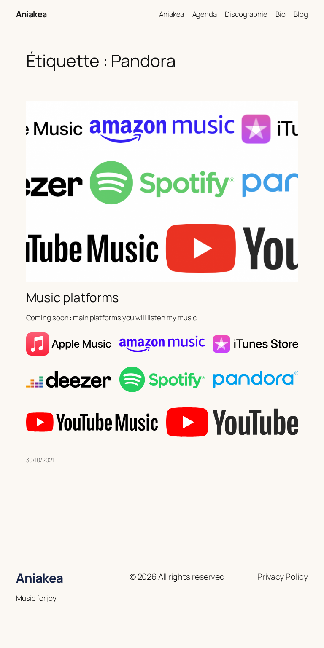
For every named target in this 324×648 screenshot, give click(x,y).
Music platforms (72, 297)
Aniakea (31, 14)
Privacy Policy (282, 576)
